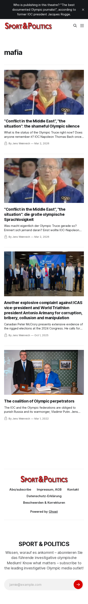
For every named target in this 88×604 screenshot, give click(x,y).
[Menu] (82, 25)
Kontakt (73, 489)
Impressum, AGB (49, 489)
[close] (83, 9)
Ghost (53, 512)
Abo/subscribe (20, 489)
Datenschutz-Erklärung (44, 496)
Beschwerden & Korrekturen (44, 502)
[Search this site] (75, 25)
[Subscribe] (78, 584)
